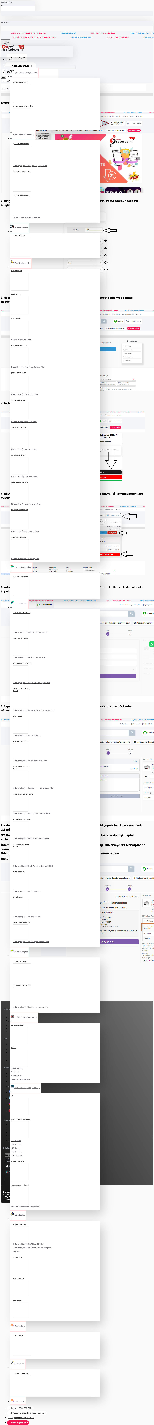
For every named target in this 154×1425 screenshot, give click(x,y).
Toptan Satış (18, 1335)
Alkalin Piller (16, 271)
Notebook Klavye (17, 1161)
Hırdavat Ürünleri (18, 235)
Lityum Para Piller (18, 400)
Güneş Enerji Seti (17, 1025)
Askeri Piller (18, 897)
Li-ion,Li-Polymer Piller (21, 613)
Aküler (13, 1048)
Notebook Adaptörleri (20, 1185)
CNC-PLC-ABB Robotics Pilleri (21, 690)
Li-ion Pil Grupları (19, 961)
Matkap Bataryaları (20, 82)
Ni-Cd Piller (17, 716)
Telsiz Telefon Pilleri (19, 510)
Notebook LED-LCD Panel (20, 1119)
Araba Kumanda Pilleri (19, 482)
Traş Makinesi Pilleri (19, 346)
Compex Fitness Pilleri (21, 922)
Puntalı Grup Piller (20, 638)
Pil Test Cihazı (18, 1279)
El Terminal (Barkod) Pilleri (21, 845)
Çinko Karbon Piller (18, 373)
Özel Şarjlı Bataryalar (21, 172)
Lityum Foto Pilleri (18, 428)
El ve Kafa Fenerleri (20, 1373)
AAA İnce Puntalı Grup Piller (21, 768)
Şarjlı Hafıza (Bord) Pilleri (23, 794)
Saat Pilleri (15, 318)
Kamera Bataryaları (18, 537)
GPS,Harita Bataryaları (21, 819)
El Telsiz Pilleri (19, 872)
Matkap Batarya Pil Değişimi (23, 106)
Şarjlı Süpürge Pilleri (21, 144)
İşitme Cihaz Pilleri (18, 455)
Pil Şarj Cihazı (18, 1257)
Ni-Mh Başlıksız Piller (21, 741)
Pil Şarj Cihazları (19, 1225)
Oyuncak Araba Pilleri (21, 577)
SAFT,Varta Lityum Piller (22, 663)
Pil (12, 1096)
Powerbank (17, 1300)
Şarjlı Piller (15, 294)
